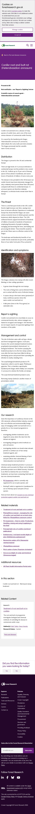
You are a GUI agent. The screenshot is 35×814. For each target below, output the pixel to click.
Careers (3, 707)
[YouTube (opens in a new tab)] (18, 777)
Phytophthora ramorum (11, 546)
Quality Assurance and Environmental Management (23, 714)
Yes (7, 671)
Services (3, 704)
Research (4, 694)
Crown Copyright (23, 700)
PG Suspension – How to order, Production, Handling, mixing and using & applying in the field (18, 523)
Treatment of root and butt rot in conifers (18, 509)
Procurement (22, 719)
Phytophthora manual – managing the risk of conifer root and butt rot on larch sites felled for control (17, 515)
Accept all (17, 35)
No (17, 671)
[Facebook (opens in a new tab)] (7, 777)
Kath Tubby (14, 626)
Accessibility (21, 734)
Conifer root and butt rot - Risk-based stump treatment (17, 585)
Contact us (4, 710)
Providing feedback (24, 728)
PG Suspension (8, 480)
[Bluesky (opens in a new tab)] (12, 777)
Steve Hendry (23, 626)
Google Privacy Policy (8, 796)
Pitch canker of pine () (17, 549)
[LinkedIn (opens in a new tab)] (2, 777)
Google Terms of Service (26, 796)
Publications (5, 697)
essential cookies (16, 11)
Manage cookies (17, 29)
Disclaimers (21, 703)
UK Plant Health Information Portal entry (17, 566)
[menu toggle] (31, 45)
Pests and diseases (10, 634)
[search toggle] (27, 45)
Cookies (20, 737)
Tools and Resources (7, 701)
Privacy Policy (22, 731)
